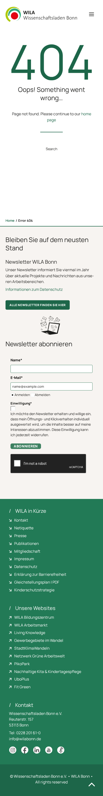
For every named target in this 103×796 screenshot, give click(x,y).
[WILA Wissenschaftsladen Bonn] (41, 14)
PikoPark (22, 663)
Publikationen (26, 543)
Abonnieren (26, 446)
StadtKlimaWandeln (32, 648)
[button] (91, 14)
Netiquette (24, 528)
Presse (20, 535)
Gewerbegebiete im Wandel (38, 640)
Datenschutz (25, 566)
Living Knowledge (29, 632)
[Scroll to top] (92, 784)
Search (51, 148)
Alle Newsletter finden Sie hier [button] (38, 305)
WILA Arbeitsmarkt (31, 625)
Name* (16, 360)
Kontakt (21, 520)
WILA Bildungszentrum (34, 617)
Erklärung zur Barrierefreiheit (40, 574)
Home (10, 220)
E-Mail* (16, 377)
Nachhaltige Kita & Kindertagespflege (47, 671)
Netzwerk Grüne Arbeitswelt (39, 656)
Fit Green (22, 687)
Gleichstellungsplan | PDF (36, 582)
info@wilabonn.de (25, 739)
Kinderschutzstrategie (34, 590)
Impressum (24, 558)
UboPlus (21, 679)
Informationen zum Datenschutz (34, 289)
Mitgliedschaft (27, 551)
